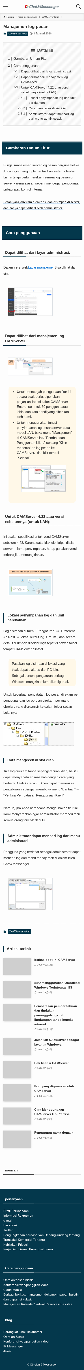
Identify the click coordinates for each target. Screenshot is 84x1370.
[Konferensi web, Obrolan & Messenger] (42, 6)
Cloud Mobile (12, 1290)
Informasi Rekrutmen (18, 1215)
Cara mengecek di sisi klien (48, 108)
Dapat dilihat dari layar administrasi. (46, 71)
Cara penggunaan (26, 66)
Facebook (10, 1225)
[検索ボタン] (78, 6)
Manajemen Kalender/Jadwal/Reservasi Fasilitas (37, 1304)
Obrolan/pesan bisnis (18, 1280)
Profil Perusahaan (16, 1211)
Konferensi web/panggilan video (26, 1285)
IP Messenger (13, 1346)
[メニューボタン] (5, 6)
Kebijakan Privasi (15, 1244)
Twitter (8, 1230)
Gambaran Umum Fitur (30, 58)
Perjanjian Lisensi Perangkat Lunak (28, 1249)
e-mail (7, 1220)
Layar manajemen (41, 267)
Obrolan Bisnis (13, 1336)
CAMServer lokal (18, 33)
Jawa (7, 1351)
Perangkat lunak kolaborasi (22, 1332)
